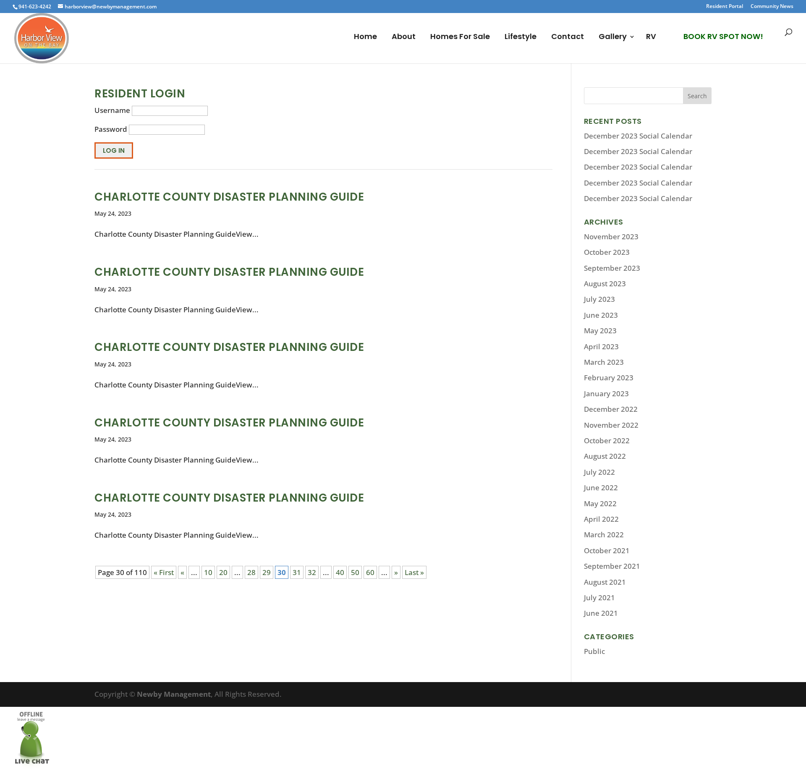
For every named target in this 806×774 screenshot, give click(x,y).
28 (251, 572)
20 (223, 572)
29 (266, 572)
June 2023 (601, 315)
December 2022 (611, 409)
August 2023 (605, 283)
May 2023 (600, 330)
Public (594, 651)
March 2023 (604, 362)
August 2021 (605, 582)
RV (651, 38)
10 (208, 572)
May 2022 (600, 503)
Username (112, 110)
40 (340, 572)
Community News (772, 7)
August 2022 (605, 456)
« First (164, 572)
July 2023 (599, 299)
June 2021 (601, 613)
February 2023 (608, 377)
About (404, 38)
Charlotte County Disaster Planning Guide (229, 196)
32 (312, 572)
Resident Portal (724, 7)
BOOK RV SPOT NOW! (723, 36)
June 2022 (601, 487)
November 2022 (611, 425)
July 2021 (599, 597)
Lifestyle (520, 38)
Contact (567, 38)
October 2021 (607, 550)
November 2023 (611, 236)
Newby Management (174, 694)
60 (370, 572)
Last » (414, 572)
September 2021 (612, 566)
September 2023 (612, 268)
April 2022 (601, 519)
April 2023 (601, 346)
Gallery (613, 38)
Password (110, 129)
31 (297, 572)
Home (365, 38)
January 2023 (606, 393)
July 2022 (599, 472)
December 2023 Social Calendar (638, 136)
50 (355, 572)
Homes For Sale (460, 38)
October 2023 (607, 252)
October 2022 (607, 440)
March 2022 (604, 534)
